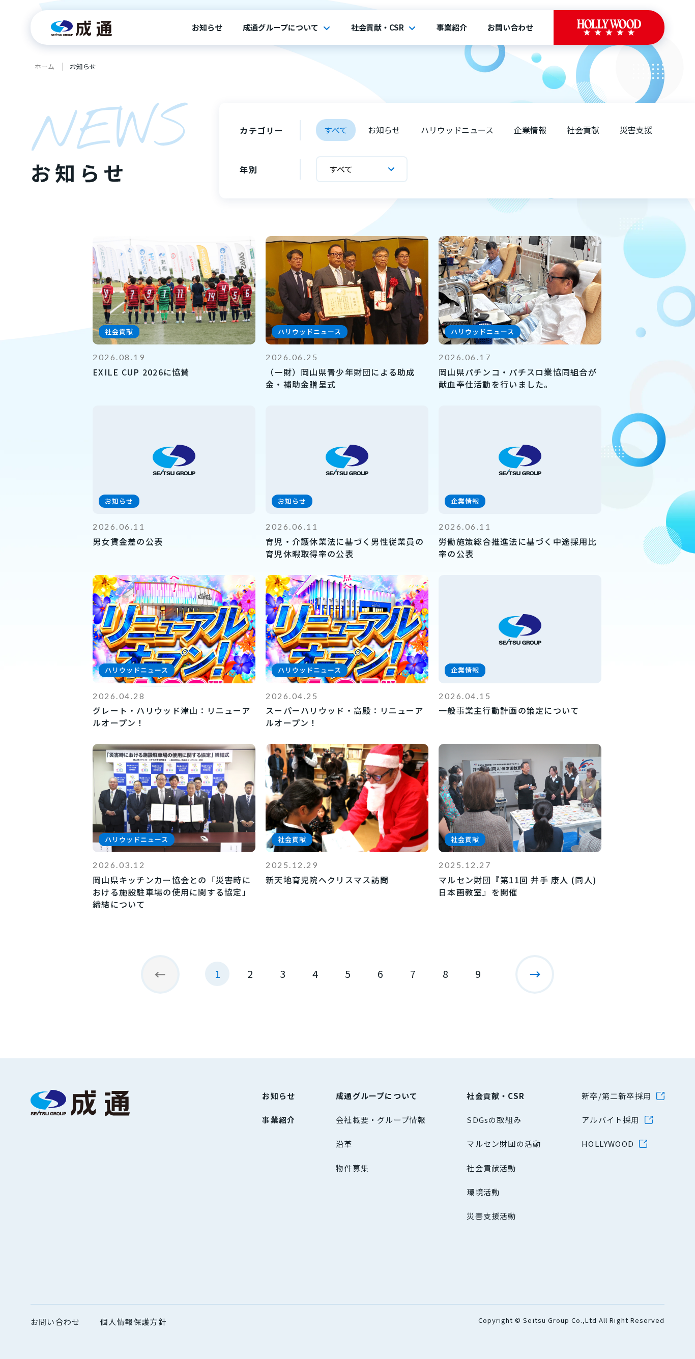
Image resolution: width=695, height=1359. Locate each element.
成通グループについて (280, 27)
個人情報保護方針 (133, 1321)
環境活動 (483, 1192)
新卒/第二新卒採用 (616, 1095)
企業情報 (530, 130)
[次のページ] (534, 974)
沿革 (344, 1143)
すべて (335, 130)
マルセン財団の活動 (504, 1143)
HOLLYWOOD (608, 1143)
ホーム (44, 66)
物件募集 (352, 1168)
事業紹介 (452, 27)
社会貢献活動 (491, 1168)
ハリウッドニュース (457, 130)
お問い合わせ (510, 27)
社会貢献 (583, 130)
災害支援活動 (491, 1215)
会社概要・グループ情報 (381, 1119)
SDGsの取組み (494, 1119)
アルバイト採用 (610, 1119)
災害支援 (636, 130)
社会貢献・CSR (377, 27)
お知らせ (207, 27)
